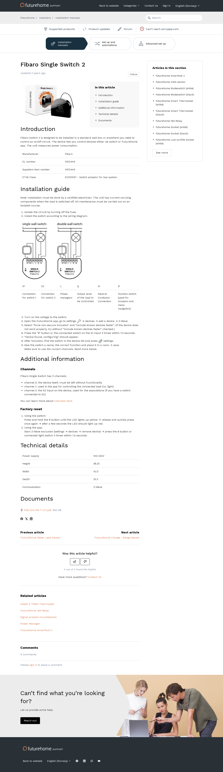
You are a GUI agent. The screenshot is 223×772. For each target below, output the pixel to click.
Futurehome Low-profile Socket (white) (175, 141)
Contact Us (151, 5)
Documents (105, 120)
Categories (130, 5)
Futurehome (27, 17)
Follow (133, 74)
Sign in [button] (166, 5)
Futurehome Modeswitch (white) (175, 88)
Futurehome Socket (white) (172, 127)
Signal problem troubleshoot (38, 617)
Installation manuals (67, 17)
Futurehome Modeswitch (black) (175, 94)
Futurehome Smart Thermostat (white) (174, 103)
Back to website (109, 5)
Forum (127, 29)
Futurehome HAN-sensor (171, 82)
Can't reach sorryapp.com (162, 29)
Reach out (30, 720)
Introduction (105, 95)
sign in (33, 664)
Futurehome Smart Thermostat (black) (174, 112)
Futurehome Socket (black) (172, 133)
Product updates (99, 29)
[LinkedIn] (31, 519)
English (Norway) (186, 5)
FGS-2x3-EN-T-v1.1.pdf (38, 510)
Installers (45, 17)
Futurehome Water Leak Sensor (40, 537)
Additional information (111, 107)
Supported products (61, 29)
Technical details (108, 114)
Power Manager (30, 623)
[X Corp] (26, 519)
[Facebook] (21, 519)
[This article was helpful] (75, 561)
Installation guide (108, 101)
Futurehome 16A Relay (34, 610)
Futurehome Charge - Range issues (117, 537)
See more (162, 152)
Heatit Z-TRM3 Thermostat (37, 604)
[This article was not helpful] (85, 561)
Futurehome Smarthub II (36, 630)
